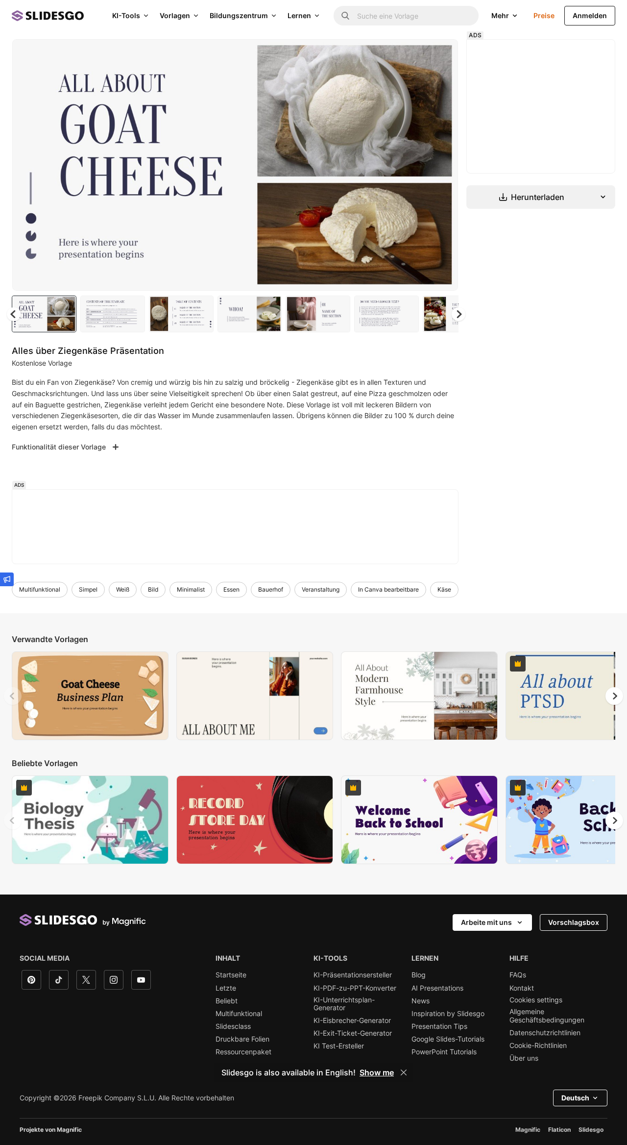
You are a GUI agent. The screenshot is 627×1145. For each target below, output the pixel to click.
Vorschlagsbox (573, 922)
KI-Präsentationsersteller (353, 975)
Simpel (88, 589)
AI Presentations (437, 988)
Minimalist (191, 589)
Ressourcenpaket (243, 1052)
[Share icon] (441, 55)
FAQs (517, 975)
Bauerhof (270, 589)
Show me (377, 1072)
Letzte (226, 988)
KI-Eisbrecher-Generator (352, 1020)
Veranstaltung (320, 589)
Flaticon (559, 1129)
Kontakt (521, 988)
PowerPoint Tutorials (444, 1052)
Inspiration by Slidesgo (447, 1014)
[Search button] (345, 15)
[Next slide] (443, 165)
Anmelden (590, 15)
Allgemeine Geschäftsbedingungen (546, 1015)
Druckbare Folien (242, 1039)
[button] (458, 314)
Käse (444, 589)
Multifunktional (39, 589)
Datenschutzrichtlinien (544, 1033)
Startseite (231, 975)
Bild (153, 589)
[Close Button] (403, 1072)
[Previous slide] (13, 696)
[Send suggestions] (7, 579)
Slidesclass (233, 1026)
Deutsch (575, 1098)
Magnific (527, 1129)
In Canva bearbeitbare (388, 589)
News (420, 1001)
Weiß (122, 589)
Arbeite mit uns (486, 922)
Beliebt (227, 1001)
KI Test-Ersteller (339, 1046)
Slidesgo (591, 1129)
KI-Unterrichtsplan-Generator (344, 1004)
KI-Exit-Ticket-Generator (353, 1033)
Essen (231, 589)
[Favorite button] (416, 55)
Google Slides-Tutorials (447, 1039)
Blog (418, 975)
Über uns (523, 1058)
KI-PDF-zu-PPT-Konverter (355, 988)
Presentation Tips (439, 1026)
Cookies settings (535, 1000)
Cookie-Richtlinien (538, 1045)
